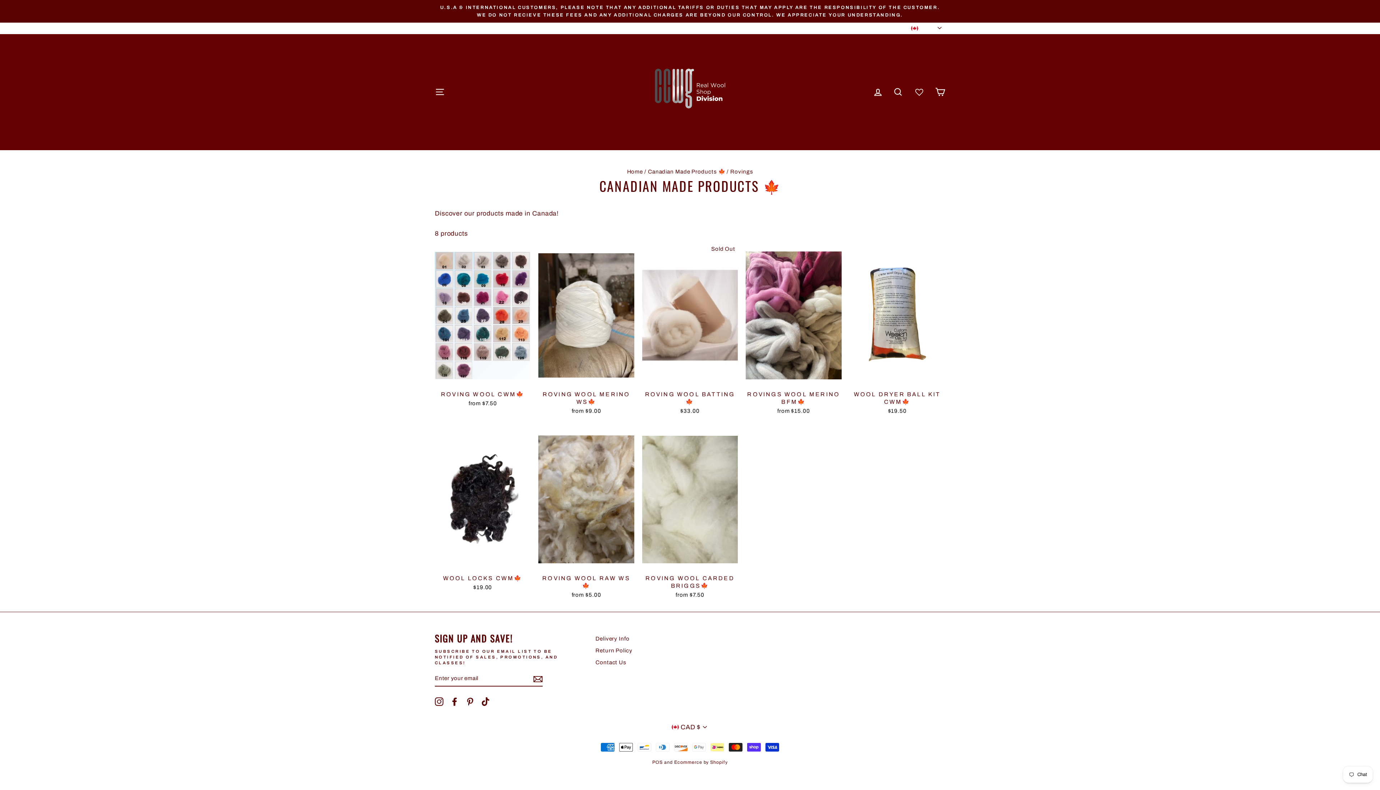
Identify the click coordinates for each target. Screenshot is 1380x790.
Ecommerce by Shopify (701, 762)
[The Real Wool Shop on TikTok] (485, 701)
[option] (690, 11)
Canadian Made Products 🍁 (687, 172)
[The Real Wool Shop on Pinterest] (470, 701)
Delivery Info (612, 639)
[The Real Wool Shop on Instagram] (439, 701)
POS (657, 762)
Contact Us (610, 662)
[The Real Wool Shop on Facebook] (454, 701)
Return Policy (613, 650)
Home (635, 172)
